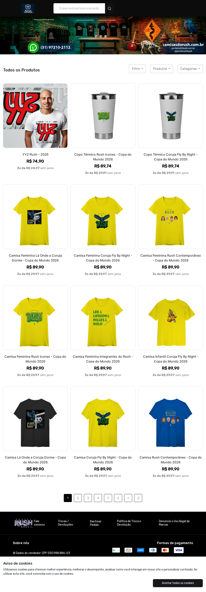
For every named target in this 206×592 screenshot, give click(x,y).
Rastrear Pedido (95, 523)
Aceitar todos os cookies (178, 583)
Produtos (160, 69)
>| (138, 498)
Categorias (189, 69)
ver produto (35, 115)
